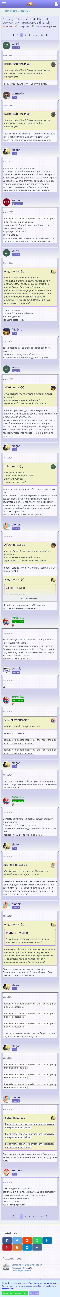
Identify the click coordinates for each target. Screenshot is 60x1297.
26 (42, 34)
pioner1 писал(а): (15, 864)
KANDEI (10, 26)
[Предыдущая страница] (13, 35)
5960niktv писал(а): (16, 720)
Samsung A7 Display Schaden (27, 1264)
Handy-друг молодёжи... (22, 1270)
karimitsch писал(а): (17, 64)
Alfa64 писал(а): (14, 387)
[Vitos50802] (6, 1267)
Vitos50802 (16, 1268)
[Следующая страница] (46, 35)
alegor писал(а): (14, 271)
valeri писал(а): (14, 466)
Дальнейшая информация (15, 1293)
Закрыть (34, 1293)
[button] (4, 3)
